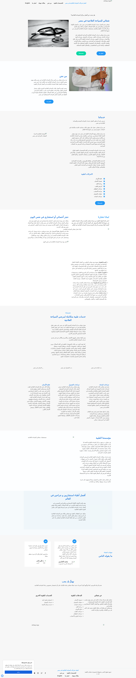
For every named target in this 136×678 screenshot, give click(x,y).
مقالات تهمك (41, 3)
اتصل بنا (34, 3)
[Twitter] (41, 673)
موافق (18, 672)
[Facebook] (45, 673)
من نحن (49, 3)
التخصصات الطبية (58, 3)
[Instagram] (38, 673)
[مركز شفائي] (104, 3)
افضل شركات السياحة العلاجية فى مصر (75, 3)
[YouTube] (34, 673)
